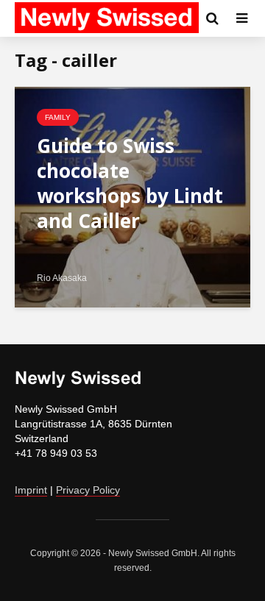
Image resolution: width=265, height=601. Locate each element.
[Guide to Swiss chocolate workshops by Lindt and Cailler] (132, 196)
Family (58, 117)
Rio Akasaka (62, 278)
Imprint (31, 490)
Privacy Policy (88, 490)
